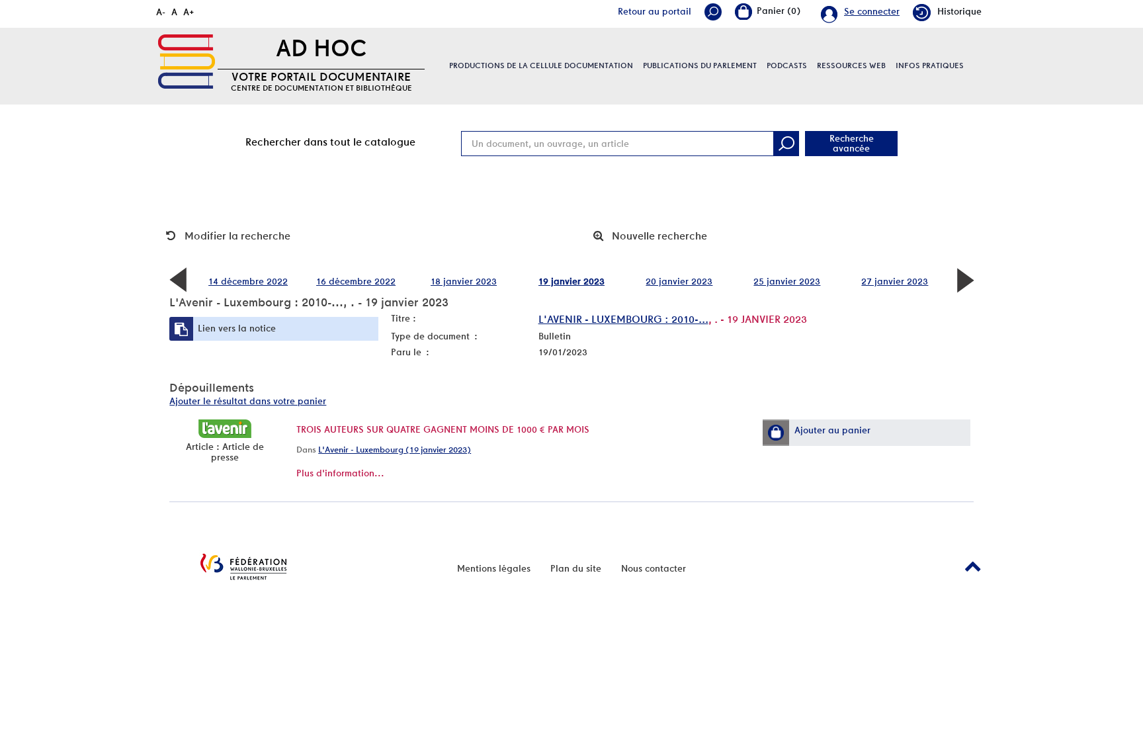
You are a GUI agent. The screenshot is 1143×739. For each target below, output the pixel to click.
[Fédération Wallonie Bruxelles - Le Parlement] (243, 566)
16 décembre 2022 (356, 281)
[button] (776, 433)
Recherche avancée (851, 143)
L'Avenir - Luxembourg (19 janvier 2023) (394, 450)
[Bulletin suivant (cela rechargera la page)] (965, 279)
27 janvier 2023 (894, 281)
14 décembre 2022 (248, 281)
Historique (959, 11)
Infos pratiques (930, 65)
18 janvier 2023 (464, 281)
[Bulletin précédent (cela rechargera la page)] (178, 279)
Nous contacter (653, 568)
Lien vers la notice (237, 328)
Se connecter (872, 11)
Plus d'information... (340, 473)
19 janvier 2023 (571, 281)
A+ (188, 12)
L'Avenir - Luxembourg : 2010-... (623, 319)
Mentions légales (493, 568)
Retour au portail (654, 11)
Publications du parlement (700, 65)
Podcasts (787, 65)
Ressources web (851, 65)
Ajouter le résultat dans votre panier (247, 401)
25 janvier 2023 (786, 281)
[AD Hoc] (186, 61)
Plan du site (575, 568)
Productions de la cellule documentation (541, 65)
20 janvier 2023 (679, 281)
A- (160, 12)
